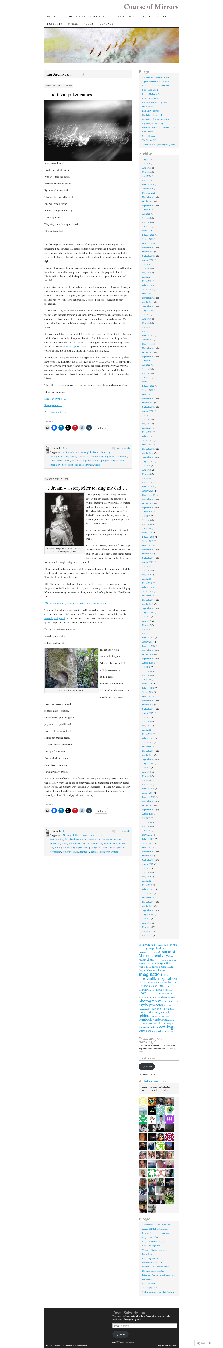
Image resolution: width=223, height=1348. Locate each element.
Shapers (144, 1012)
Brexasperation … (53, 405)
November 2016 (149, 650)
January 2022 (147, 390)
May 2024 (146, 272)
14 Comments (123, 448)
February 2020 (148, 486)
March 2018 (147, 583)
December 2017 (148, 595)
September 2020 (149, 457)
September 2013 (149, 809)
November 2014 (149, 750)
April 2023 (146, 327)
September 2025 (149, 205)
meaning (153, 985)
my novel (109, 456)
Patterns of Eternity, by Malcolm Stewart (159, 127)
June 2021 (146, 419)
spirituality (146, 1015)
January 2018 (147, 591)
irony (66, 456)
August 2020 (147, 461)
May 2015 (146, 725)
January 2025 (147, 239)
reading (142, 1009)
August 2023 (147, 310)
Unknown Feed (154, 1081)
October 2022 (147, 352)
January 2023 (147, 339)
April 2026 (146, 176)
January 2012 (147, 893)
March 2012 (147, 885)
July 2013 (146, 817)
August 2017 (147, 612)
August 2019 (147, 511)
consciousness (95, 835)
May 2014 (146, 776)
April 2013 (146, 830)
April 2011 (146, 931)
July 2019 (146, 515)
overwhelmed (63, 460)
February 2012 (148, 889)
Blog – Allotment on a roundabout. (156, 85)
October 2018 (147, 553)
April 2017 (146, 629)
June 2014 (146, 771)
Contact (107, 23)
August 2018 (147, 562)
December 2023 (148, 293)
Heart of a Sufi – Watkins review (155, 119)
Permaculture (147, 131)
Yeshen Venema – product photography (158, 144)
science (156, 1008)
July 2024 (146, 264)
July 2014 (146, 767)
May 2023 (146, 322)
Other (73, 23)
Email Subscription (128, 1312)
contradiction (56, 839)
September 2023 (149, 306)
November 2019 (149, 499)
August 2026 (147, 159)
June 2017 (146, 620)
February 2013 (148, 838)
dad (66, 839)
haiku (163, 966)
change (151, 948)
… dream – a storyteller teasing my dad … (86, 487)
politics (96, 460)
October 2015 (147, 704)
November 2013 (149, 801)
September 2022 (149, 356)
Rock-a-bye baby (58, 464)
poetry (74, 460)
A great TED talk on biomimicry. (155, 81)
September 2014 (149, 759)
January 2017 (147, 641)
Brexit (64, 452)
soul (163, 1012)
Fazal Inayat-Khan (77, 843)
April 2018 (146, 578)
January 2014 (147, 792)
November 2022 (149, 348)
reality (148, 1008)
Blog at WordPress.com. (167, 1345)
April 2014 (146, 780)
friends (142, 966)
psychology (55, 851)
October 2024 (147, 251)
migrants (99, 456)
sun (167, 1015)
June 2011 (146, 922)
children (76, 835)
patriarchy (83, 847)
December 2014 (148, 746)
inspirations (145, 982)
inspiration (167, 978)
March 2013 (147, 834)
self (163, 1008)
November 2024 (149, 247)
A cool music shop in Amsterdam (156, 77)
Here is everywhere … (55, 398)
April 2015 (146, 729)
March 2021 (147, 432)
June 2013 (146, 822)
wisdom (153, 1027)
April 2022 (146, 377)
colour (85, 835)
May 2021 (146, 423)
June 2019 (146, 520)
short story (155, 1012)
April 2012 (146, 880)
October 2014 (147, 755)
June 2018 (146, 570)
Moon (164, 989)
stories (158, 1015)
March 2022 (147, 381)
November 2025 (149, 197)
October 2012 (147, 855)
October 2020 (147, 452)
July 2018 (146, 566)
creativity (160, 955)
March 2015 (147, 734)
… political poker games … (71, 94)
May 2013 (146, 826)
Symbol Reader (148, 135)
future (148, 967)
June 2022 (146, 369)
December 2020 (148, 444)
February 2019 (148, 536)
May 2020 (146, 473)
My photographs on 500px (153, 123)
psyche (120, 847)
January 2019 (147, 541)
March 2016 (147, 683)
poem (105, 847)
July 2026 (146, 163)
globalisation (93, 452)
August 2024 (147, 260)
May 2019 (146, 524)
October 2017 (147, 604)
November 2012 (149, 851)
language (164, 982)
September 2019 (149, 507)
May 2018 (146, 574)
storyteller (84, 851)
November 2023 (149, 297)
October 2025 (147, 201)
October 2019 (147, 503)
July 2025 (146, 213)
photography (95, 847)
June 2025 (146, 218)
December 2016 (148, 645)
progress (105, 460)
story (163, 1016)
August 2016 (147, 662)
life (56, 847)
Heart (161, 970)
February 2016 (148, 687)
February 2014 (148, 788)
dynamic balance (167, 960)
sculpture (67, 851)
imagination (150, 973)
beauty (159, 945)
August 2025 (147, 209)
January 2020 (147, 490)
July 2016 (146, 666)
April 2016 (146, 679)
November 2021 (149, 398)
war (108, 851)
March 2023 (147, 331)
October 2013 (147, 805)
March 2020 (147, 482)
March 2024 (147, 280)
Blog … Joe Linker (150, 89)
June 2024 (146, 268)
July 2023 (146, 314)
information (167, 974)
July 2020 (146, 465)
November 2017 (149, 599)
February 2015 (148, 738)
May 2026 (146, 171)
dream (83, 839)
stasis (75, 851)
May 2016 (146, 675)
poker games (85, 460)
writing (98, 464)
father (64, 843)
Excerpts (55, 23)
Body (166, 945)
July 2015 (146, 717)
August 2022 (147, 360)
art (141, 944)
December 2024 (148, 243)
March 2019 (147, 532)
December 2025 (148, 192)
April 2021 (146, 427)
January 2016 (147, 692)
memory (163, 985)
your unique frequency (163, 1031)
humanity (105, 452)
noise (52, 460)
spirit (168, 1012)
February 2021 (148, 436)
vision (102, 851)
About (145, 16)
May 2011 (146, 927)
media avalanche (86, 456)
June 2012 (146, 872)
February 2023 (148, 335)
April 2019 (146, 528)
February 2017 (148, 637)
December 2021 (148, 394)
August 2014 (147, 763)
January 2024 (147, 289)
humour (107, 843)
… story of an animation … (85, 16)
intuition (155, 982)
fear (77, 452)
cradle (71, 452)
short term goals (76, 464)
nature (163, 996)
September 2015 (149, 708)
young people (146, 1031)
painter (171, 997)
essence (142, 963)
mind (158, 989)
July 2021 (146, 415)
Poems (89, 23)
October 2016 (147, 654)
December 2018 (148, 545)
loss (141, 985)
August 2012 (147, 864)
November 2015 (149, 700)
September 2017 (149, 608)
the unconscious (149, 1023)
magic (74, 847)
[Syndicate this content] (140, 1081)
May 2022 (146, 373)
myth (155, 997)
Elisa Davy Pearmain (150, 110)
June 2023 (146, 318)
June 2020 (146, 469)
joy (51, 847)
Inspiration (125, 16)
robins (123, 460)
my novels (152, 993)
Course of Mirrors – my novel (154, 102)
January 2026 (147, 188)
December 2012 (148, 847)
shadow (170, 1008)
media (73, 456)
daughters (74, 839)
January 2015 (147, 742)
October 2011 (147, 906)
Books (161, 16)
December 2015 (148, 696)
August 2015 (147, 713)
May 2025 (146, 222)
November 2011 (149, 901)
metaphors (146, 989)
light (61, 847)
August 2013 (147, 813)
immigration (56, 456)
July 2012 (146, 868)
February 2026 (148, 184)
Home (51, 16)
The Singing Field (149, 140)
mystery (161, 993)
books (173, 944)
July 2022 (146, 364)
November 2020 (149, 448)
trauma (94, 851)
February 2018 (148, 587)
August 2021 (147, 411)
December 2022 (148, 343)
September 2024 (149, 255)
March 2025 (147, 230)
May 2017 (146, 624)
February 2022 (148, 385)
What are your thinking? (151, 1040)
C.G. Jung (66, 835)
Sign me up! (147, 1066)
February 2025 (148, 234)
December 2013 (148, 796)
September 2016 (149, 658)
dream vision (94, 839)
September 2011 (149, 910)
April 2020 (146, 478)
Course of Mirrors (151, 6)
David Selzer (147, 106)
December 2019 (148, 494)
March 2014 (147, 784)
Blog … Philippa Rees (151, 98)
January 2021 (147, 440)
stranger (89, 464)
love (67, 847)
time (162, 1022)
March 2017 (147, 633)
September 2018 (149, 557)
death (170, 956)
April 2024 (146, 276)
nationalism (121, 456)
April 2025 (146, 226)
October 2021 (147, 402)
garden (156, 967)
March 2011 (147, 935)
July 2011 (146, 918)
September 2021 (149, 406)
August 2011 (147, 914)
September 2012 (149, 859)
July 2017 (146, 616)
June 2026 (146, 167)
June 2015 (146, 721)
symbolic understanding (157, 1019)
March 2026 (147, 180)
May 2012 (146, 876)
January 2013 (147, 843)
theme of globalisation (74, 346)
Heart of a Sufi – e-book (152, 114)
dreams (105, 839)
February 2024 (148, 285)
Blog (64, 448)
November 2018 (149, 549)
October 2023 (147, 301)
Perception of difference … (57, 412)
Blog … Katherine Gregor (153, 93)
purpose (114, 460)
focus (83, 452)
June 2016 (146, 671)
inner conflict (118, 843)
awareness (149, 944)
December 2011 (148, 897)
